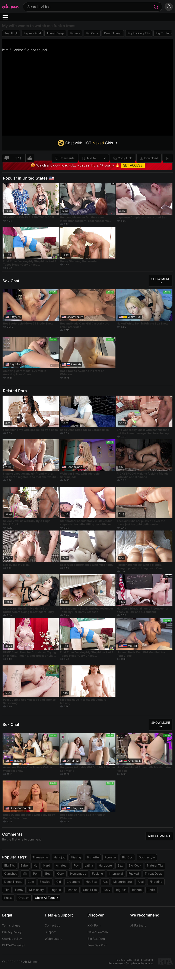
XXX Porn (94, 925)
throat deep (55, 33)
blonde (137, 890)
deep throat (113, 33)
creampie (73, 881)
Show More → (160, 280)
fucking (97, 873)
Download (151, 158)
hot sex (91, 881)
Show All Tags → (46, 897)
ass (105, 881)
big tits (9, 865)
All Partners (138, 925)
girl (58, 881)
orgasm (23, 897)
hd (36, 865)
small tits (90, 890)
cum (31, 881)
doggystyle (147, 857)
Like (30, 158)
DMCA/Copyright (13, 945)
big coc (127, 857)
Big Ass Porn (96, 938)
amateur (62, 865)
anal (141, 881)
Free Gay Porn (97, 945)
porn (36, 873)
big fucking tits (138, 33)
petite (151, 890)
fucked (133, 873)
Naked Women (98, 932)
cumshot (10, 873)
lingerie (55, 890)
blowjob (45, 881)
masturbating (122, 881)
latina (89, 865)
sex (120, 865)
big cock (92, 33)
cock (60, 873)
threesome (40, 857)
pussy (8, 897)
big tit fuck (164, 33)
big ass (75, 33)
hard (46, 865)
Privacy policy (12, 932)
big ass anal (32, 33)
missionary (36, 890)
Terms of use (11, 925)
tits (6, 890)
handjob (60, 857)
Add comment (159, 836)
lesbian (72, 890)
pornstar (110, 857)
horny (19, 890)
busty (106, 890)
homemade (78, 873)
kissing (76, 857)
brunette (93, 857)
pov (76, 865)
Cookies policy (12, 938)
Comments (67, 158)
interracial (116, 873)
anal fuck (11, 33)
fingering (155, 881)
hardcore (105, 865)
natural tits (155, 865)
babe (24, 865)
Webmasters (53, 938)
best (48, 873)
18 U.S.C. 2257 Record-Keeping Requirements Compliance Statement (130, 961)
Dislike (6, 158)
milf (24, 873)
